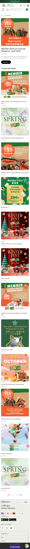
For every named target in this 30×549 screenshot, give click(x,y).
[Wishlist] (25, 5)
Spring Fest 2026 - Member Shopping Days (12, 138)
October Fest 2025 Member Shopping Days (12, 384)
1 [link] (8, 495)
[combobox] (17, 9)
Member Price (5, 207)
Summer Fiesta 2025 (6, 453)
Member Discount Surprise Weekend (11, 419)
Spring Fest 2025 (5, 488)
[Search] (27, 9)
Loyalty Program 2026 (7, 349)
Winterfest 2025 (5, 278)
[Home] (1, 15)
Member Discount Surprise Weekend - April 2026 (13, 49)
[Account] (21, 5)
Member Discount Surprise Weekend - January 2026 (14, 172)
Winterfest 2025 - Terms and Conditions (11, 244)
